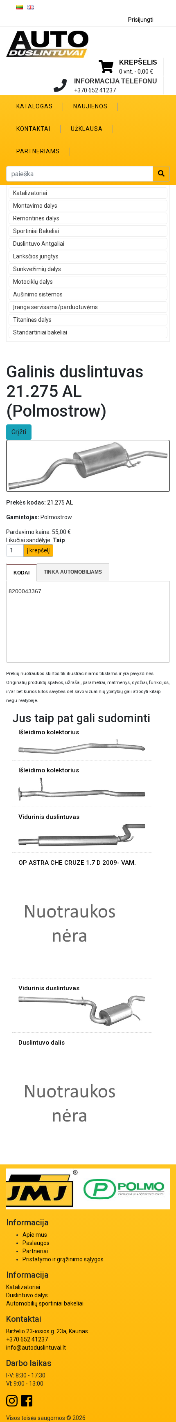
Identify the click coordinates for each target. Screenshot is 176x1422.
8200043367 (25, 591)
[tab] (22, 573)
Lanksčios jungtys (36, 256)
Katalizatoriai (30, 193)
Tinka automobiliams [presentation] (73, 572)
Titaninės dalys (32, 319)
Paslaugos (36, 1243)
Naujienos (90, 106)
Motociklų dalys (33, 281)
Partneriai (35, 1251)
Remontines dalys (36, 218)
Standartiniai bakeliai (40, 332)
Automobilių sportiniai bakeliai (44, 1303)
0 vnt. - (136, 71)
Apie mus (35, 1234)
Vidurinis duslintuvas (48, 817)
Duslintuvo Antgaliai (38, 243)
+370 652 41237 (27, 1339)
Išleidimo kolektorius (48, 732)
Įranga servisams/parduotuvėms (55, 307)
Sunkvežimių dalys (37, 269)
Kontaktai (33, 129)
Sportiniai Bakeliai (36, 231)
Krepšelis (138, 62)
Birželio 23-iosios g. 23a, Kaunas (47, 1331)
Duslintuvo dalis (41, 1042)
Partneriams (38, 151)
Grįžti (18, 432)
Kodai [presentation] (21, 573)
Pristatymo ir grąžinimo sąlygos (63, 1259)
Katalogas (34, 106)
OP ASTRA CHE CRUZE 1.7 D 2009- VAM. (77, 862)
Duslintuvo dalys (27, 1295)
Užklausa (87, 129)
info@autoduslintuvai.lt (36, 1347)
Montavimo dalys (35, 205)
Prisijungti (140, 19)
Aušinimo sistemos (38, 294)
